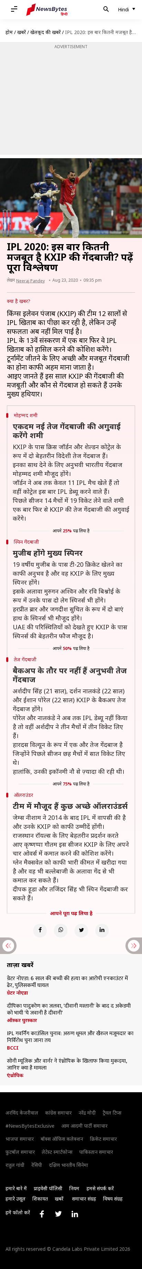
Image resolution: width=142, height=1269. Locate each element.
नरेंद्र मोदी (87, 1112)
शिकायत (40, 1198)
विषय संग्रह (113, 1198)
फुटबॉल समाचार (20, 1152)
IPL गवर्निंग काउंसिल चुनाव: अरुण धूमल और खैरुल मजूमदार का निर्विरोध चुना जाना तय (70, 1037)
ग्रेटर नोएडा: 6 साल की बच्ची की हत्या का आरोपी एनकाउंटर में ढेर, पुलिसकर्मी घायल (67, 982)
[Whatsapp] (61, 930)
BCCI (13, 1048)
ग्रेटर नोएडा (17, 993)
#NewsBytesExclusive (30, 1125)
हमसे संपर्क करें (100, 1188)
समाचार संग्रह (84, 1198)
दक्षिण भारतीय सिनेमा (68, 1165)
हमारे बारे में (16, 1188)
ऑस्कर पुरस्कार (22, 1020)
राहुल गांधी (15, 1165)
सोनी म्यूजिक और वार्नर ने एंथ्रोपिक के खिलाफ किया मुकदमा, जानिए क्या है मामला (67, 1065)
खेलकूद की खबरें (45, 32)
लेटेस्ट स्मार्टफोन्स (57, 1152)
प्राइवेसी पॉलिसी (48, 1188)
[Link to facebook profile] (41, 1214)
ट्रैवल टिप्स (112, 1112)
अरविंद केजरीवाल (22, 1112)
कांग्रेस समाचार (58, 1112)
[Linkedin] (102, 930)
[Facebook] (40, 930)
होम (9, 32)
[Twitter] (81, 930)
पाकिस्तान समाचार (96, 1152)
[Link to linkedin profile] (75, 1214)
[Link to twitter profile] (58, 1214)
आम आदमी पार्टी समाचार (84, 1125)
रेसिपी (36, 1165)
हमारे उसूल (16, 1198)
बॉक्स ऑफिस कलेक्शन (62, 1139)
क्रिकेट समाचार (103, 1139)
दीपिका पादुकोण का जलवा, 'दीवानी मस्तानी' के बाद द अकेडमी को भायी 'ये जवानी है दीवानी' (69, 1010)
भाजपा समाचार (20, 1139)
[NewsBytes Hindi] (47, 9)
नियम (74, 1188)
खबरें (21, 32)
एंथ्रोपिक (15, 1075)
